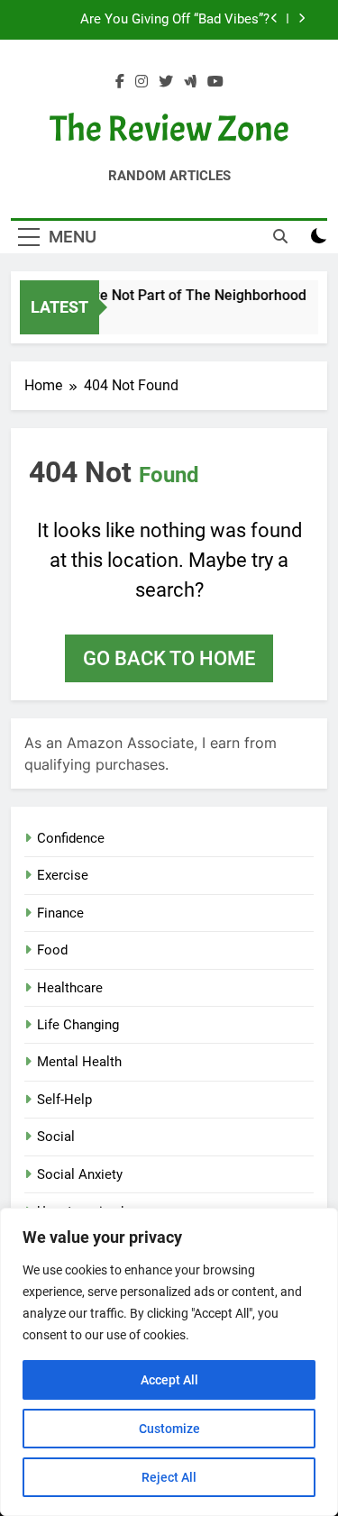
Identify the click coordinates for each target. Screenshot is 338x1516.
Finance (60, 913)
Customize (169, 1428)
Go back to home (169, 658)
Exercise (62, 875)
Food (52, 950)
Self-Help (64, 1099)
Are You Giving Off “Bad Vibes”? (174, 20)
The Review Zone (169, 128)
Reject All (169, 1477)
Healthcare (70, 988)
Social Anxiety (80, 1174)
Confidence (71, 838)
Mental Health (79, 1062)
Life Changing (78, 1025)
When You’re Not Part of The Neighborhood (164, 295)
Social (56, 1136)
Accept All (169, 1380)
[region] (169, 1362)
